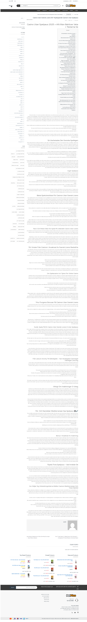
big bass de (20, 61)
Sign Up (12, 587)
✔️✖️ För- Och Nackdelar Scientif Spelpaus (67, 57)
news (22, 98)
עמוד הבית (76, 14)
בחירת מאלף (15, 159)
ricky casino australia (19, 117)
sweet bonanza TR (19, 125)
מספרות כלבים (21, 212)
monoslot (21, 94)
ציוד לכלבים (13, 238)
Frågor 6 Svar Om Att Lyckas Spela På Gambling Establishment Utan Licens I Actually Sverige (66, 94)
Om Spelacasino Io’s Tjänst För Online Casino (66, 46)
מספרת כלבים (14, 212)
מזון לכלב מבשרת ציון (20, 209)
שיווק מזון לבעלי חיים (20, 241)
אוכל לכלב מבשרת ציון (20, 153)
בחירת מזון (22, 162)
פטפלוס (14, 226)
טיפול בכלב (13, 182)
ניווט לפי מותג (46, 599)
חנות (15, 1)
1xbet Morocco (20, 39)
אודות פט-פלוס (46, 597)
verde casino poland (19, 129)
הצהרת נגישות (46, 601)
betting (21, 59)
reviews (21, 115)
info (22, 88)
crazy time (21, 74)
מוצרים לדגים (65, 10)
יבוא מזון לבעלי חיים (20, 185)
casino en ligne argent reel (18, 69)
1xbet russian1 (20, 45)
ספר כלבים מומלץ (21, 226)
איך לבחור (12, 153)
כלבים (77, 10)
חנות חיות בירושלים (15, 165)
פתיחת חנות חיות (21, 235)
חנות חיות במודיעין (21, 171)
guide (22, 86)
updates (21, 127)
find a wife (21, 78)
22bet (22, 47)
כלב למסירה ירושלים (20, 194)
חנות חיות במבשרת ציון (20, 168)
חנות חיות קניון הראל (20, 182)
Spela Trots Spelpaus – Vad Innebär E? (68, 60)
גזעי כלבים (21, 137)
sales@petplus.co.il (66, 1)
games (21, 82)
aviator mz (21, 55)
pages (21, 100)
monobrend (20, 92)
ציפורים (58, 10)
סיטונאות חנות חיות (45, 596)
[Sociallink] (78, 612)
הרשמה (10, 1)
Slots (22, 119)
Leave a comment (29, 19)
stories (21, 121)
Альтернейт (20, 133)
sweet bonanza (20, 123)
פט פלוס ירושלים (21, 229)
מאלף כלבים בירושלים (20, 197)
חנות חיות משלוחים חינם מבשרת (18, 177)
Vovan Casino (20, 131)
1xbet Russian (20, 43)
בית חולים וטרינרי (15, 162)
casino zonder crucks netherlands (16, 71)
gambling (21, 80)
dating (21, 76)
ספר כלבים (15, 223)
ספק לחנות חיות (21, 223)
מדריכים (13, 206)
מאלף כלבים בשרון (21, 203)
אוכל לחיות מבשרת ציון (20, 150)
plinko (21, 102)
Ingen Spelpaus (72, 36)
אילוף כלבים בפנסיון (20, 156)
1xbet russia (20, 41)
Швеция (21, 135)
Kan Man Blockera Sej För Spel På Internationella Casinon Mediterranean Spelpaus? (68, 109)
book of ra (21, 65)
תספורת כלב (12, 241)
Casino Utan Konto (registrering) (69, 70)
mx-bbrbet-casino (19, 96)
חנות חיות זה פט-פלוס (45, 594)
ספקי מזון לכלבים (21, 217)
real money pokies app (18, 113)
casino (21, 67)
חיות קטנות (45, 10)
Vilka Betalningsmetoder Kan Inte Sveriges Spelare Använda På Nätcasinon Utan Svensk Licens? (67, 101)
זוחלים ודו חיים (52, 10)
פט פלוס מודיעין (13, 229)
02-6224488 (75, 1)
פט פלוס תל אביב (21, 232)
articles (21, 51)
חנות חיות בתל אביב (20, 174)
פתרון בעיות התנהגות (20, 238)
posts (22, 106)
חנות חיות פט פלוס (21, 180)
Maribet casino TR (19, 90)
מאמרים (38, 10)
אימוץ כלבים (22, 159)
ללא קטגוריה (68, 14)
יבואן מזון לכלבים (21, 188)
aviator (21, 53)
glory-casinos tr (20, 84)
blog (22, 63)
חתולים (71, 10)
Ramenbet (21, 111)
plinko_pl (21, 104)
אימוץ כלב (13, 156)
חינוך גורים (22, 165)
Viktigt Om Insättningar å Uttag (69, 56)
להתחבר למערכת (74, 549)
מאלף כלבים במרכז (20, 200)
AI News (21, 49)
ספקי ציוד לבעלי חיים (20, 220)
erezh (66, 20)
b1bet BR (21, 57)
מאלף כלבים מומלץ (20, 206)
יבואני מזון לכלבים (21, 191)
